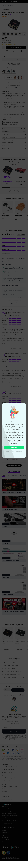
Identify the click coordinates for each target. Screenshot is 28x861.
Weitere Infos (19, 451)
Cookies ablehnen (10, 451)
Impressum (9, 454)
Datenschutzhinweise (17, 454)
